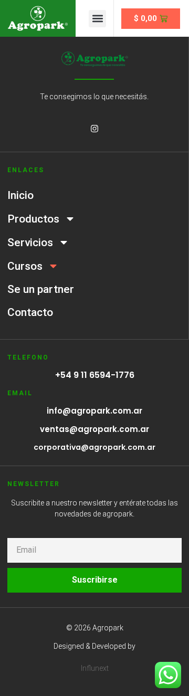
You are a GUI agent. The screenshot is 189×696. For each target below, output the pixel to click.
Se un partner (40, 289)
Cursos (25, 266)
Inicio (20, 195)
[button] (97, 18)
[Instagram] (94, 128)
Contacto (30, 312)
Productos (33, 219)
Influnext (95, 668)
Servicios (30, 242)
